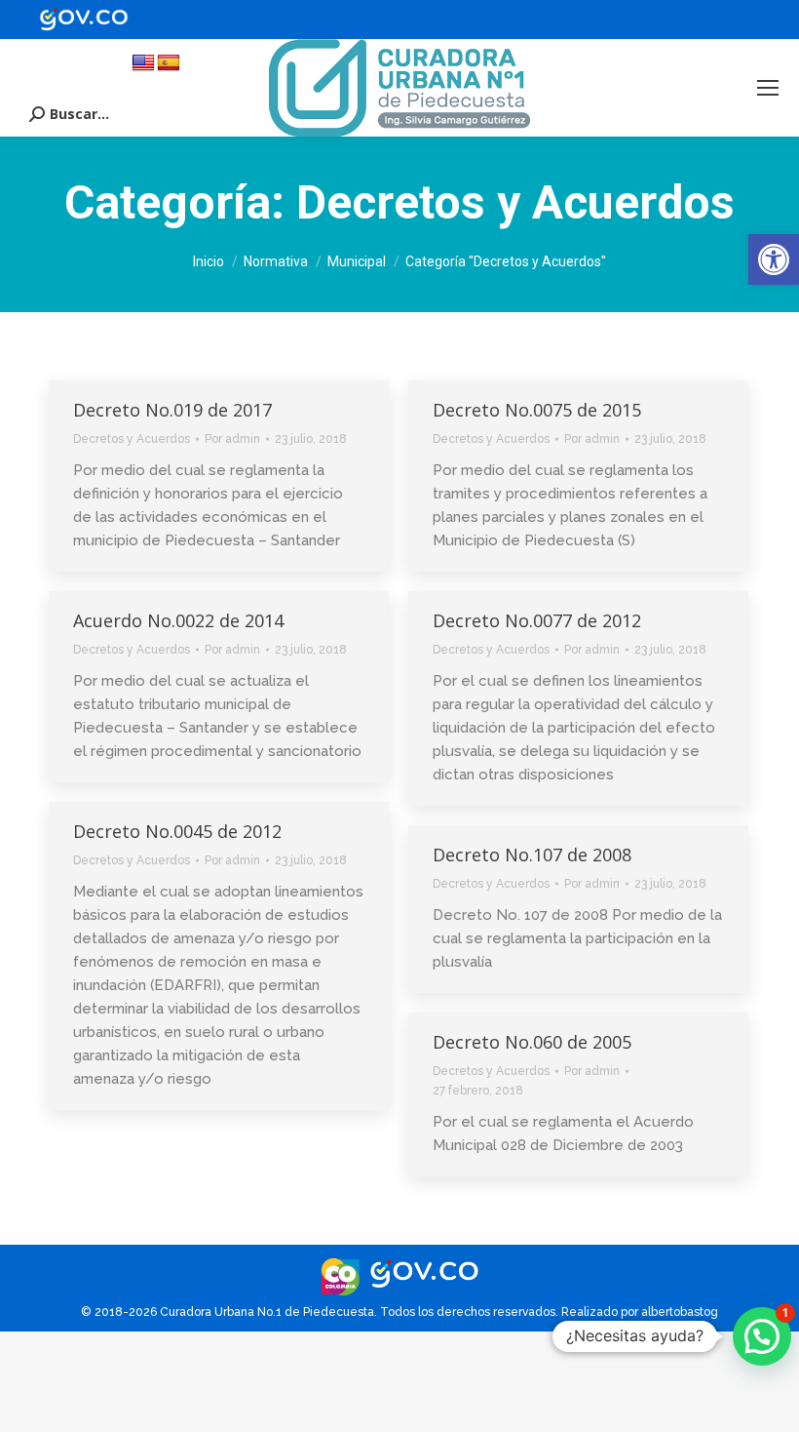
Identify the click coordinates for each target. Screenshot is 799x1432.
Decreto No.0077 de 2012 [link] (537, 620)
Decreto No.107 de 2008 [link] (532, 854)
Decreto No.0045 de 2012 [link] (177, 831)
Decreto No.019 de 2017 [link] (172, 409)
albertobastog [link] (679, 1312)
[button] (762, 1336)
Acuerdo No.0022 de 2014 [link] (178, 620)
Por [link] (232, 439)
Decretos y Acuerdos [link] (131, 439)
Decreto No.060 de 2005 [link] (532, 1042)
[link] (773, 259)
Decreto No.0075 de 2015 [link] (537, 409)
